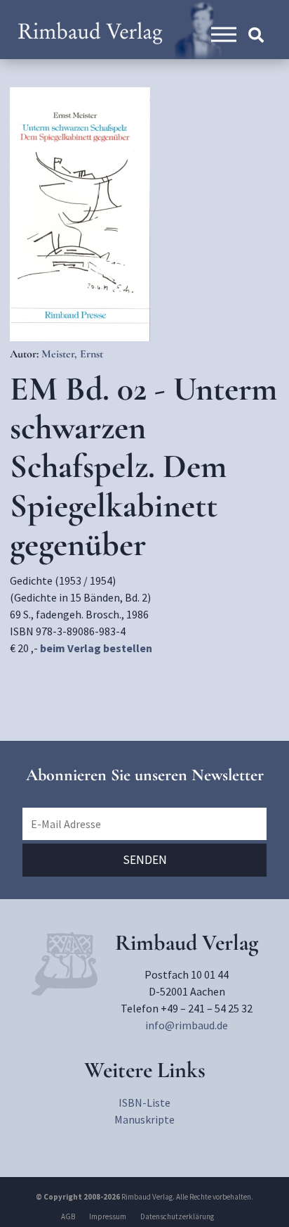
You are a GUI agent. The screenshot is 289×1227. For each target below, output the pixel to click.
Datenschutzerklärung (177, 1216)
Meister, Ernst (72, 354)
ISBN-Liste (144, 1102)
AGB (68, 1216)
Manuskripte (144, 1119)
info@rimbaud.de (186, 1025)
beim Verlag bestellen (96, 648)
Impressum (107, 1216)
